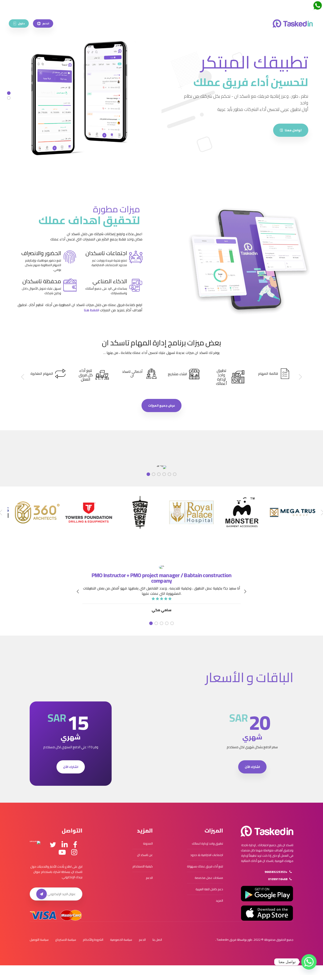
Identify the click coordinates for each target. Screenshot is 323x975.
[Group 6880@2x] (267, 831)
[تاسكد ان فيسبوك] (75, 844)
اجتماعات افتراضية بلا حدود (206, 855)
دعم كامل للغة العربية (209, 889)
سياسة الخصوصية (121, 940)
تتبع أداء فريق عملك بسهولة (205, 866)
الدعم (149, 878)
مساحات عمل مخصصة (209, 878)
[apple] (267, 913)
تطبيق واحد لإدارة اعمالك (207, 843)
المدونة (148, 843)
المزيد (219, 900)
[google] (267, 893)
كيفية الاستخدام (142, 866)
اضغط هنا (91, 310)
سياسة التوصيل (39, 940)
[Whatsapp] (309, 962)
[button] (300, 377)
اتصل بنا (157, 940)
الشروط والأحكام (93, 940)
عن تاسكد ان (145, 855)
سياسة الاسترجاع (65, 940)
